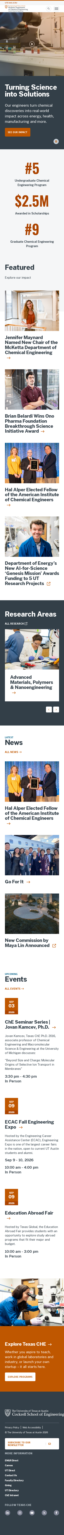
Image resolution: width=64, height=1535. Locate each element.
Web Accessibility (31, 1427)
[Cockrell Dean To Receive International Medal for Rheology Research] (32, 536)
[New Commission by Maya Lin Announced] (32, 913)
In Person (13, 1081)
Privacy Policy (12, 1427)
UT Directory (12, 1490)
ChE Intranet (12, 1495)
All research (14, 623)
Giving (8, 1485)
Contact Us (11, 1475)
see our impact (17, 132)
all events (13, 988)
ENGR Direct (11, 1460)
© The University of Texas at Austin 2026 (26, 1432)
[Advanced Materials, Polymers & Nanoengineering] (32, 649)
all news (11, 752)
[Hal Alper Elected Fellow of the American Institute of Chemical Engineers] (32, 463)
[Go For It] (32, 855)
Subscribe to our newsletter (19, 1444)
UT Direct (10, 1470)
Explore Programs (20, 1376)
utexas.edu (11, 3)
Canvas (9, 1465)
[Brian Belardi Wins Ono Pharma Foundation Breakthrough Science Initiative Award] (32, 389)
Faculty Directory (14, 1480)
